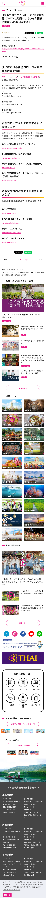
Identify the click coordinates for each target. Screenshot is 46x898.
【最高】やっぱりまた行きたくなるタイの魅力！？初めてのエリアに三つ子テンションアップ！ (22, 582)
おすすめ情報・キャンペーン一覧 (23, 724)
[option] (6, 731)
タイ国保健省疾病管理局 (29, 77)
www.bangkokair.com (11, 223)
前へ (5, 259)
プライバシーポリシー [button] (11, 890)
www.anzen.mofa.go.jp (11, 158)
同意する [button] (7, 895)
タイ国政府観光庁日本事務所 (21, 787)
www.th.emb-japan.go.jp (12, 148)
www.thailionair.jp (9, 242)
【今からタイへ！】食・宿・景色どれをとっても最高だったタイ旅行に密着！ (32, 608)
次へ (40, 259)
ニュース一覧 (23, 259)
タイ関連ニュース (15, 270)
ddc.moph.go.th (8, 167)
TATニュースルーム (9, 77)
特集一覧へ (23, 388)
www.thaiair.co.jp (9, 213)
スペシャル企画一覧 (23, 745)
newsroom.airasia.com (11, 232)
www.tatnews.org (9, 180)
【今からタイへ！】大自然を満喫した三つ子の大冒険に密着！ (32, 592)
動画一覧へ (23, 623)
